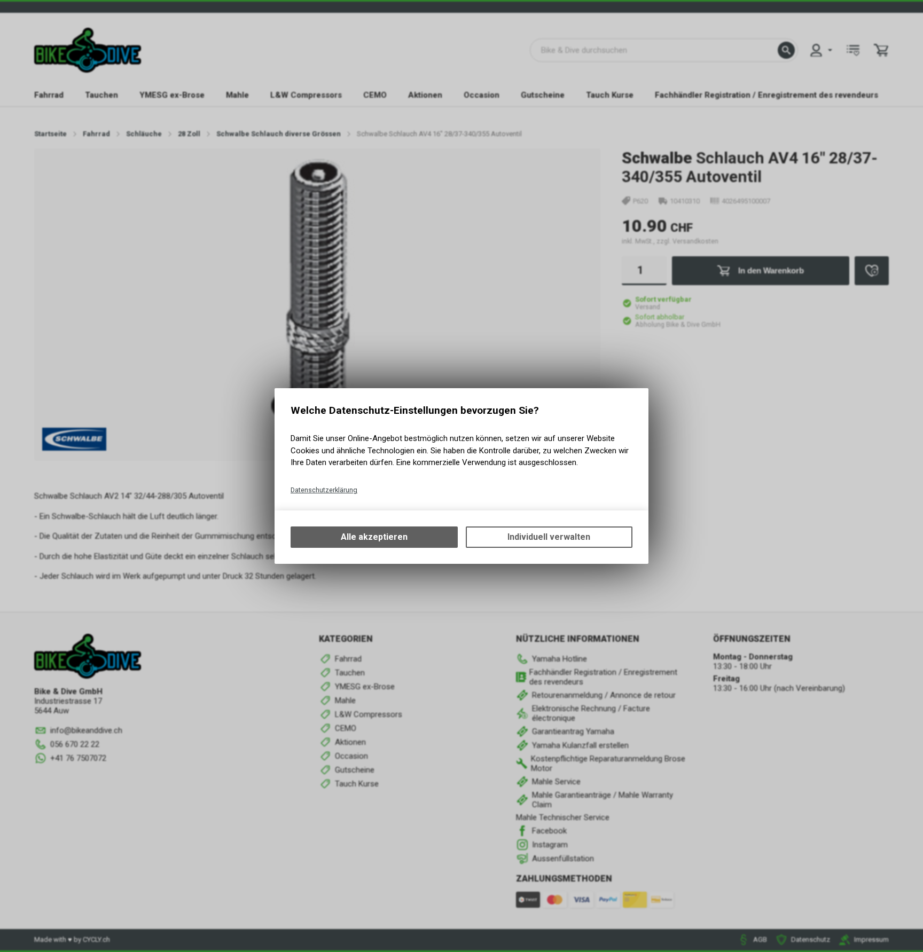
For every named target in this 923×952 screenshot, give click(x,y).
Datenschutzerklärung (324, 490)
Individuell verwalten (548, 537)
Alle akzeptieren (374, 537)
